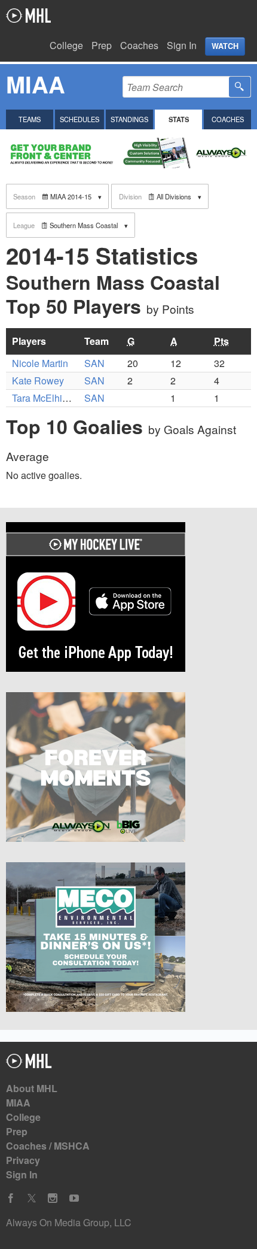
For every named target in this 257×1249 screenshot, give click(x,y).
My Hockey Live (28, 15)
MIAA (18, 1102)
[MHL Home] (29, 1064)
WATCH (225, 46)
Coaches (139, 45)
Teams (30, 119)
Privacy (23, 1160)
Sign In (182, 45)
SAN (94, 363)
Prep (101, 45)
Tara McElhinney (47, 398)
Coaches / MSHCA (48, 1146)
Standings (129, 119)
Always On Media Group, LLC (68, 1222)
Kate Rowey (38, 380)
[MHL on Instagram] (52, 1198)
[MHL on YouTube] (74, 1198)
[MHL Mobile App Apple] (128, 599)
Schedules (79, 119)
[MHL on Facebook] (11, 1198)
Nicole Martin (40, 363)
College (66, 45)
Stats (179, 119)
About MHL (31, 1088)
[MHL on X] (31, 1198)
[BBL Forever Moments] (128, 769)
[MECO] (128, 939)
